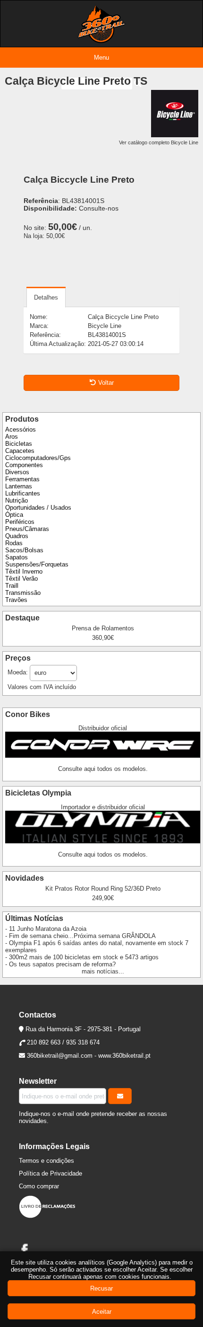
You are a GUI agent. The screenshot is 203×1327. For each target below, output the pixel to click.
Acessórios (20, 429)
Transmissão (23, 592)
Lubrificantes (22, 493)
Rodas (14, 543)
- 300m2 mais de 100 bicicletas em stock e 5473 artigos (82, 957)
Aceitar (101, 1311)
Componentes (24, 465)
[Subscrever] (120, 1096)
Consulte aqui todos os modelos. (103, 768)
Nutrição (16, 500)
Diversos (17, 472)
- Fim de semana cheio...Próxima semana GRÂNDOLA (80, 935)
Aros (11, 436)
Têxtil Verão (21, 578)
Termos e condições (46, 1160)
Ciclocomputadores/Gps (38, 457)
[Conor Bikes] (102, 755)
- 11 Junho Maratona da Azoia (45, 928)
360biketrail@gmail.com (60, 1055)
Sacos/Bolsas (24, 550)
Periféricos (19, 521)
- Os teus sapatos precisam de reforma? (60, 964)
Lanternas (18, 486)
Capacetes (19, 450)
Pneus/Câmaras (27, 528)
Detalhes (46, 297)
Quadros (16, 536)
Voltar (106, 382)
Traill (11, 585)
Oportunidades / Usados (38, 507)
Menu (101, 57)
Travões (16, 599)
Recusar (101, 1288)
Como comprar (39, 1186)
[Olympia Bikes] (102, 841)
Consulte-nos (98, 208)
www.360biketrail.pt (124, 1055)
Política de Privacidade (50, 1173)
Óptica (14, 514)
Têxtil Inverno (23, 571)
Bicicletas (18, 443)
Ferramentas (22, 479)
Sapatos (16, 557)
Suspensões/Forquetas (36, 564)
